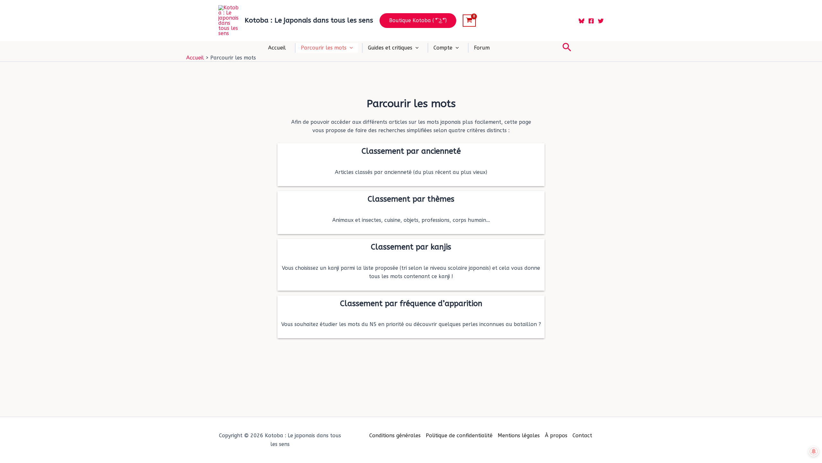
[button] (418, 20)
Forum (482, 48)
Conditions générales (395, 435)
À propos (556, 435)
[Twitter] (601, 21)
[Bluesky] (581, 21)
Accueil (277, 48)
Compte (442, 48)
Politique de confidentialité (459, 435)
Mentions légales (519, 435)
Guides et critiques (390, 48)
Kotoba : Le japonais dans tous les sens (309, 20)
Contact (582, 435)
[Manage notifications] (814, 451)
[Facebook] (591, 21)
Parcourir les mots (323, 48)
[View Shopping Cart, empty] (469, 20)
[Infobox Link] (411, 164)
